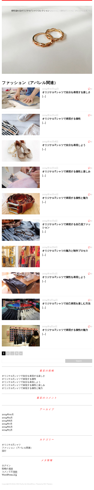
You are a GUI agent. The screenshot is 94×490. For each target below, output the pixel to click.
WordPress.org (9, 474)
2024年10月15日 (50, 168)
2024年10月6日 (50, 247)
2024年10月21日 (50, 115)
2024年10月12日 (50, 194)
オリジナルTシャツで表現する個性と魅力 (65, 197)
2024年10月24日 (50, 89)
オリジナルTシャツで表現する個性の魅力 (65, 329)
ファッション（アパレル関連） (17, 447)
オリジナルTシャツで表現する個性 (61, 118)
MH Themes (48, 484)
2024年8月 (7, 420)
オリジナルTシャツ (11, 444)
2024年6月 (7, 427)
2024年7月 (7, 424)
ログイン (6, 465)
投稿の (7, 468)
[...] (44, 96)
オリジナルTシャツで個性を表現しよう (64, 276)
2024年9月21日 (49, 326)
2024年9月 (7, 417)
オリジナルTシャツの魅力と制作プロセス (65, 250)
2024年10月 (8, 414)
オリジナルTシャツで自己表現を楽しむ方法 (66, 303)
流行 (4, 451)
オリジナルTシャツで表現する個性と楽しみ (66, 171)
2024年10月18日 (50, 141)
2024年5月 (7, 430)
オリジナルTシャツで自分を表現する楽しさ (66, 92)
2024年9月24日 (50, 300)
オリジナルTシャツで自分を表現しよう (64, 144)
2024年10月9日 (50, 221)
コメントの (9, 471)
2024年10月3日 (50, 273)
